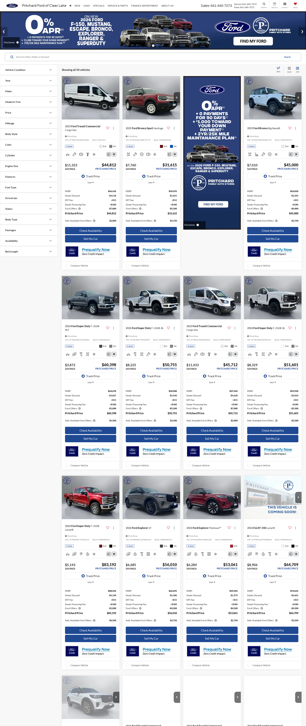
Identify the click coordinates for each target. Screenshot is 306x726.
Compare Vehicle (79, 265)
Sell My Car (91, 239)
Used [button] (86, 5)
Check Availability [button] (91, 230)
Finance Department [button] (144, 5)
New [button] (77, 5)
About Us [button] (167, 5)
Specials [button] (98, 5)
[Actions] (113, 128)
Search (287, 57)
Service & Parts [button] (118, 5)
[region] (90, 206)
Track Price (93, 176)
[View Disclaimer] (94, 154)
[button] (116, 97)
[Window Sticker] (114, 154)
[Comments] (109, 154)
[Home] (70, 5)
